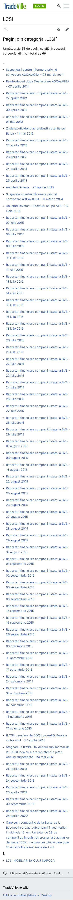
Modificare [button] (68, 31)
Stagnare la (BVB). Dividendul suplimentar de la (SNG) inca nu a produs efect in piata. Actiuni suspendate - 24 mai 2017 (38, 752)
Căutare (60, 8)
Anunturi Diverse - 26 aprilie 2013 (30, 187)
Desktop (46, 895)
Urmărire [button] (60, 31)
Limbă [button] (7, 31)
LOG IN (39, 5)
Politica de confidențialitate (19, 895)
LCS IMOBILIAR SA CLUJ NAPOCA (30, 860)
